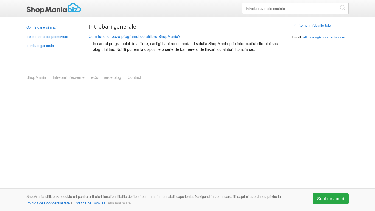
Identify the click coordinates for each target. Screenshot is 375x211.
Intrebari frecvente (69, 77)
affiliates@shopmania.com (324, 37)
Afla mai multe (119, 203)
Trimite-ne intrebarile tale (311, 25)
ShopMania (53, 8)
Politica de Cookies (90, 203)
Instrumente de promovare (47, 36)
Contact (134, 77)
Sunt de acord (330, 198)
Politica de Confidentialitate (48, 203)
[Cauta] (343, 7)
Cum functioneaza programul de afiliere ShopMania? (134, 36)
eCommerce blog (106, 77)
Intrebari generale (40, 45)
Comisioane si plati (41, 27)
